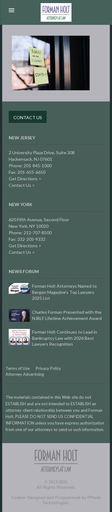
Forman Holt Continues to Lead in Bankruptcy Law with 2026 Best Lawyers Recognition (64, 338)
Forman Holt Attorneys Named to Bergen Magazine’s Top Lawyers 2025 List (64, 292)
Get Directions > (25, 178)
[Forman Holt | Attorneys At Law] (56, 478)
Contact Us (27, 117)
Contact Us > (22, 185)
